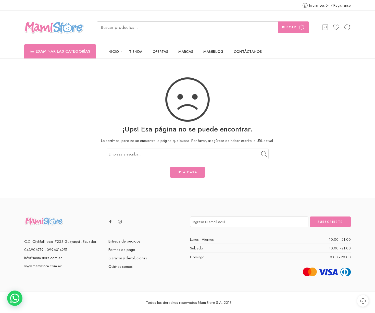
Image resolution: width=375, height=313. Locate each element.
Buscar (289, 27)
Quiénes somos (120, 266)
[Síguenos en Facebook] (110, 222)
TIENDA (135, 51)
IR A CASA (187, 172)
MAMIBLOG (213, 51)
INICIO (113, 51)
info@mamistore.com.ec (43, 257)
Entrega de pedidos (124, 241)
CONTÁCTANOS (248, 51)
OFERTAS (160, 51)
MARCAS (185, 51)
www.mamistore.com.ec (43, 266)
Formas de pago (121, 249)
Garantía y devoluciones (127, 258)
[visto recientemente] (363, 301)
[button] (14, 298)
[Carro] (325, 27)
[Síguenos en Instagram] (120, 221)
